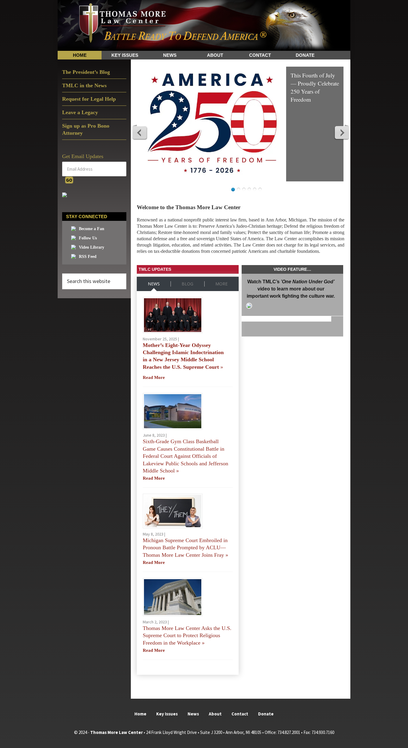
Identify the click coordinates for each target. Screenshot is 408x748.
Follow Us (88, 238)
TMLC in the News (84, 85)
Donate (266, 714)
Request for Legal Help (89, 99)
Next (341, 132)
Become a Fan (91, 229)
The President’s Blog (86, 72)
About (215, 714)
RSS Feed (87, 256)
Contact (239, 714)
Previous (140, 132)
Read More (154, 377)
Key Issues (167, 714)
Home (140, 714)
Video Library (91, 247)
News (193, 714)
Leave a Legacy (80, 112)
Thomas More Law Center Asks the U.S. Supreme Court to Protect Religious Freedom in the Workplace (187, 635)
